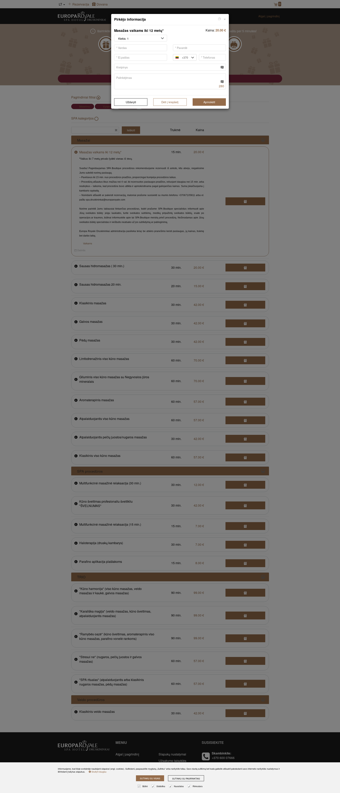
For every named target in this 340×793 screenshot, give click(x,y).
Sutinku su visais (150, 778)
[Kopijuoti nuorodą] (219, 19)
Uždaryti (131, 102)
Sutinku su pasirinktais (186, 778)
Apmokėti (209, 102)
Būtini (145, 786)
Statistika (160, 786)
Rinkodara (197, 786)
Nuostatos (179, 786)
